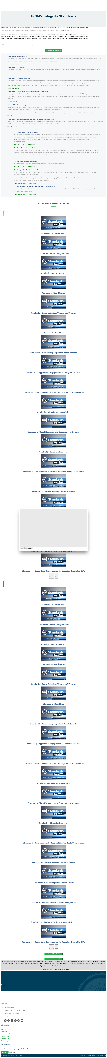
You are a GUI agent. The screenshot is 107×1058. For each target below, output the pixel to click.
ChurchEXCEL (5, 1039)
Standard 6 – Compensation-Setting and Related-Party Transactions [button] (31, 119)
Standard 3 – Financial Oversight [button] (19, 78)
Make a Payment (6, 1041)
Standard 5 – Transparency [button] (17, 105)
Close (22, 548)
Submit (4, 1053)
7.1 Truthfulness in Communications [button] (26, 132)
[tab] (53, 56)
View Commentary (13, 64)
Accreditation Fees (6, 1034)
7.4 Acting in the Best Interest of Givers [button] (27, 170)
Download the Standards (53, 50)
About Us (3, 1029)
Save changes (28, 548)
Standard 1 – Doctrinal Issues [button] (18, 56)
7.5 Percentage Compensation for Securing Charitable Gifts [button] (34, 186)
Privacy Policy (19, 1056)
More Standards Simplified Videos (53, 954)
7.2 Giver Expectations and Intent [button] (25, 148)
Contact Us (4, 1003)
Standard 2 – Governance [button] (16, 67)
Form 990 (4, 1032)
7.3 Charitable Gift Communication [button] (26, 161)
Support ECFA (5, 1036)
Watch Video (32, 145)
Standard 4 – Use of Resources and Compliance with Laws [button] (28, 91)
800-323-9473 (9, 1007)
